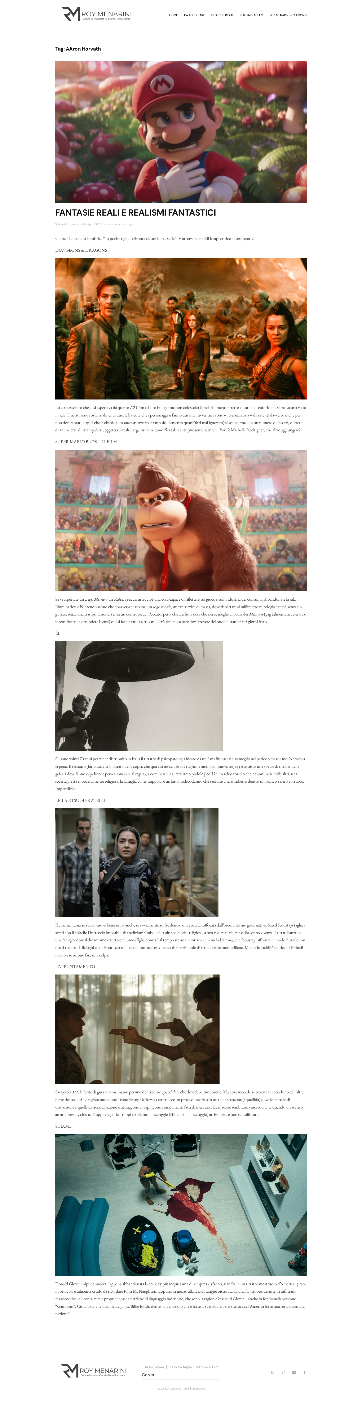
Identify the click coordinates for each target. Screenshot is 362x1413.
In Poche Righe (180, 1367)
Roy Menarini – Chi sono (288, 15)
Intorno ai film (251, 15)
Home (173, 15)
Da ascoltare (194, 15)
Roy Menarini (75, 224)
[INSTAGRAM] (273, 1372)
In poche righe (222, 15)
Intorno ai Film (207, 1367)
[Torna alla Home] (97, 15)
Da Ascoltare (154, 1367)
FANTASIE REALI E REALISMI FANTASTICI (135, 212)
